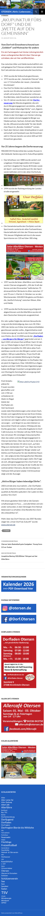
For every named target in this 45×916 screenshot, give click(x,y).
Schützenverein (9, 878)
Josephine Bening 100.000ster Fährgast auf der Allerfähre (19, 556)
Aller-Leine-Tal (7, 800)
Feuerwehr (5, 837)
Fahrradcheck (5, 832)
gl (15, 38)
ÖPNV (3, 903)
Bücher (3, 815)
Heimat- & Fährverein (9, 852)
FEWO (3, 840)
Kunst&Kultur (7, 861)
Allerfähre (6, 807)
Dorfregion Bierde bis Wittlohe (17, 827)
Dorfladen (6, 822)
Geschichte (5, 850)
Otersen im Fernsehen (9, 873)
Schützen (4, 876)
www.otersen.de (8, 524)
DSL (2, 830)
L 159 (3, 864)
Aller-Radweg (6, 802)
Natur (3, 866)
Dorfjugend (7, 819)
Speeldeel (4, 886)
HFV (2, 854)
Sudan (4, 888)
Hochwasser (5, 857)
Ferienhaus (4, 835)
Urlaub (3, 896)
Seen (3, 884)
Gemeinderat (5, 848)
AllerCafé (5, 804)
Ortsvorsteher (6, 868)
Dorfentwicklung (7, 817)
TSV (4, 892)
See (3, 881)
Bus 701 (4, 812)
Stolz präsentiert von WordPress (11, 913)
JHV (2, 859)
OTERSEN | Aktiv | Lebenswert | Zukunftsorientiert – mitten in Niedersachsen (17, 11)
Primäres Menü (42, 12)
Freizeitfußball (9, 845)
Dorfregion (5, 825)
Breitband (4, 810)
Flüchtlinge (6, 842)
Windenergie (6, 898)
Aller (3, 798)
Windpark (5, 900)
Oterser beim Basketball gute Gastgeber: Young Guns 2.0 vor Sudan (21, 544)
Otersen (4, 15)
